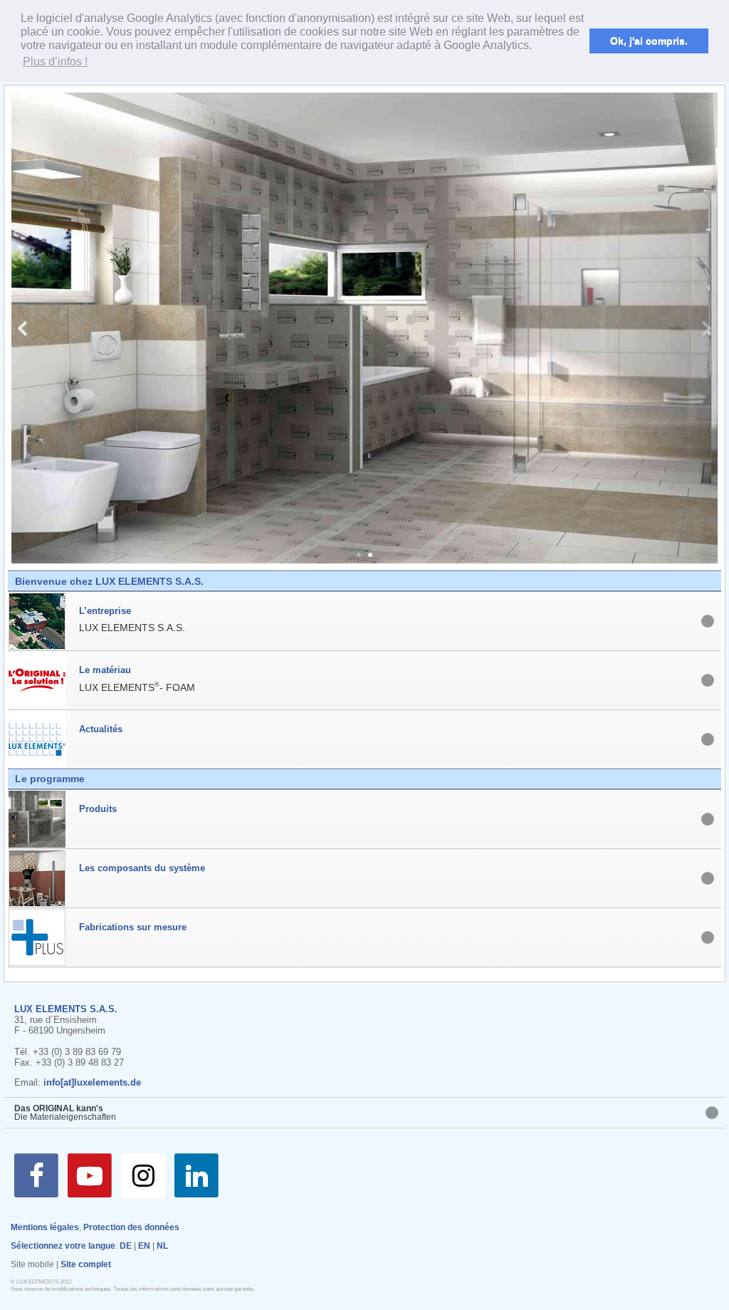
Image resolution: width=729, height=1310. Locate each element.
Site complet (86, 1264)
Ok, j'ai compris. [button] (649, 40)
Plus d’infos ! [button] (55, 62)
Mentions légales (45, 1227)
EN (144, 1246)
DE (126, 1246)
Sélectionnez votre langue (63, 1246)
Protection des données (131, 1227)
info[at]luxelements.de (92, 1082)
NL (162, 1246)
